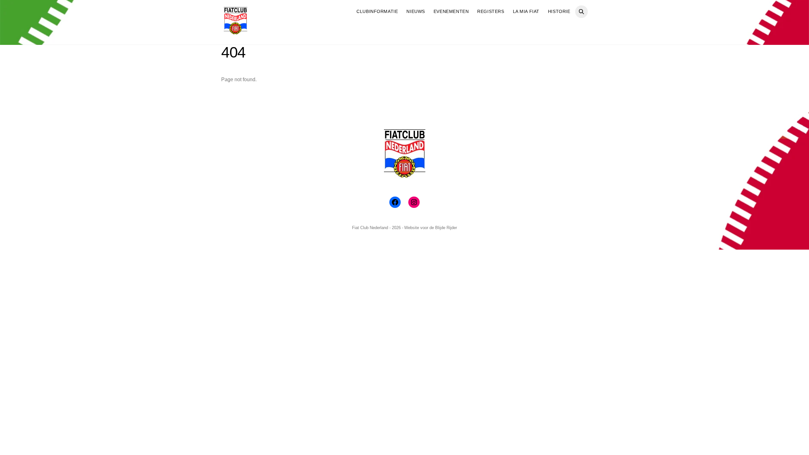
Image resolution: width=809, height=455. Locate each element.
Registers (490, 11)
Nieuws (415, 11)
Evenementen (451, 11)
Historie (559, 11)
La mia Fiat (526, 11)
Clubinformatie (377, 11)
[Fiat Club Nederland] (235, 32)
